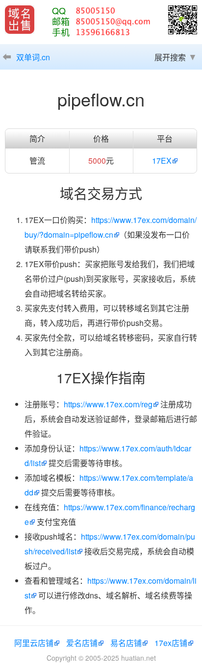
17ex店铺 (170, 642)
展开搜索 (170, 57)
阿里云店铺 (33, 642)
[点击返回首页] (19, 19)
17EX (162, 160)
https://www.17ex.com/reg (108, 404)
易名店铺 (126, 642)
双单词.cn (33, 57)
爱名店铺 (82, 642)
